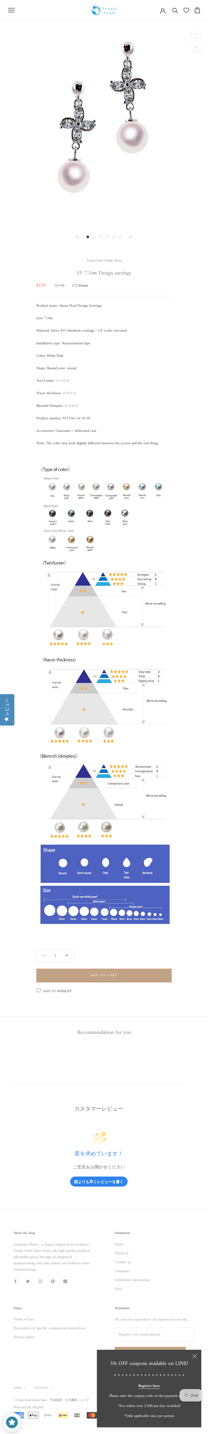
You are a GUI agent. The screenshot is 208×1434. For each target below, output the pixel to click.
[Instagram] (40, 1281)
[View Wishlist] (186, 10)
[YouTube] (65, 1281)
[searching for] (175, 10)
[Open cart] (197, 10)
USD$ (17, 1388)
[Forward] (77, 237)
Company (122, 1271)
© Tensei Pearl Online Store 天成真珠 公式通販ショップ (51, 1400)
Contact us (123, 1262)
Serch (119, 1244)
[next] (131, 237)
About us (121, 1253)
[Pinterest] (53, 1281)
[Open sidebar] (11, 10)
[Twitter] (28, 1281)
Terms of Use (24, 1319)
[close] (194, 1356)
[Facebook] (15, 1281)
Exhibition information (132, 1280)
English (41, 1388)
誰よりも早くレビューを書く (98, 1181)
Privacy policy (24, 1337)
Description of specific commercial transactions (49, 1328)
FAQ (118, 1289)
